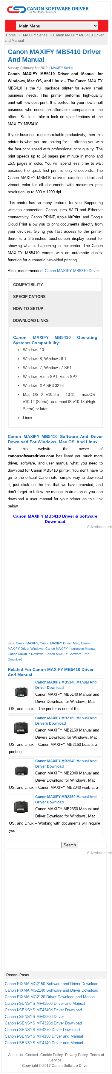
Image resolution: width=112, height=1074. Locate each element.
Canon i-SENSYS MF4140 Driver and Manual (44, 1043)
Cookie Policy (51, 1055)
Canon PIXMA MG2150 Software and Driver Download (51, 984)
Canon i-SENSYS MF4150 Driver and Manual (44, 1036)
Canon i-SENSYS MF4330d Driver (34, 1016)
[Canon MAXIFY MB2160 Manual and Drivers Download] (21, 736)
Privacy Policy (76, 1055)
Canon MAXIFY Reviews (26, 654)
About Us (15, 1055)
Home (11, 35)
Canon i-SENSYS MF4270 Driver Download (42, 1029)
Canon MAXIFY (27, 643)
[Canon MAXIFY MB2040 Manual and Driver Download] (21, 779)
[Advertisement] (56, 585)
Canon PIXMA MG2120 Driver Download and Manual (50, 997)
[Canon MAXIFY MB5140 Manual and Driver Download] (21, 700)
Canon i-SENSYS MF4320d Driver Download (43, 1023)
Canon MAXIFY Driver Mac (59, 643)
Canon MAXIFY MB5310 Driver (72, 270)
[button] (55, 285)
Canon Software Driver (70, 1066)
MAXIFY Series (35, 35)
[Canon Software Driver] (56, 16)
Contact (31, 1055)
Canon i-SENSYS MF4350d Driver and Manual (45, 1003)
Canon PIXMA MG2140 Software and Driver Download (51, 990)
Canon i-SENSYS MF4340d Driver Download (43, 1010)
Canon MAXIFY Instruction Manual (70, 648)
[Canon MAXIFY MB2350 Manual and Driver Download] (21, 814)
